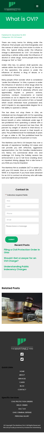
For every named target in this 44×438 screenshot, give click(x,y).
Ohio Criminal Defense (22, 412)
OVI (12, 37)
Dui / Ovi (22, 409)
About (22, 375)
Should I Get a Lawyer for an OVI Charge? (20, 259)
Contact (22, 389)
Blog (22, 386)
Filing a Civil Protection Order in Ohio (22, 251)
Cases (22, 382)
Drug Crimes (22, 405)
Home (22, 371)
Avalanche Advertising (32, 427)
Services (22, 378)
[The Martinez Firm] (12, 2)
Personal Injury (22, 416)
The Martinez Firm (19, 425)
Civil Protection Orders (22, 401)
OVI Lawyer (18, 37)
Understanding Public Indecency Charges (16, 268)
